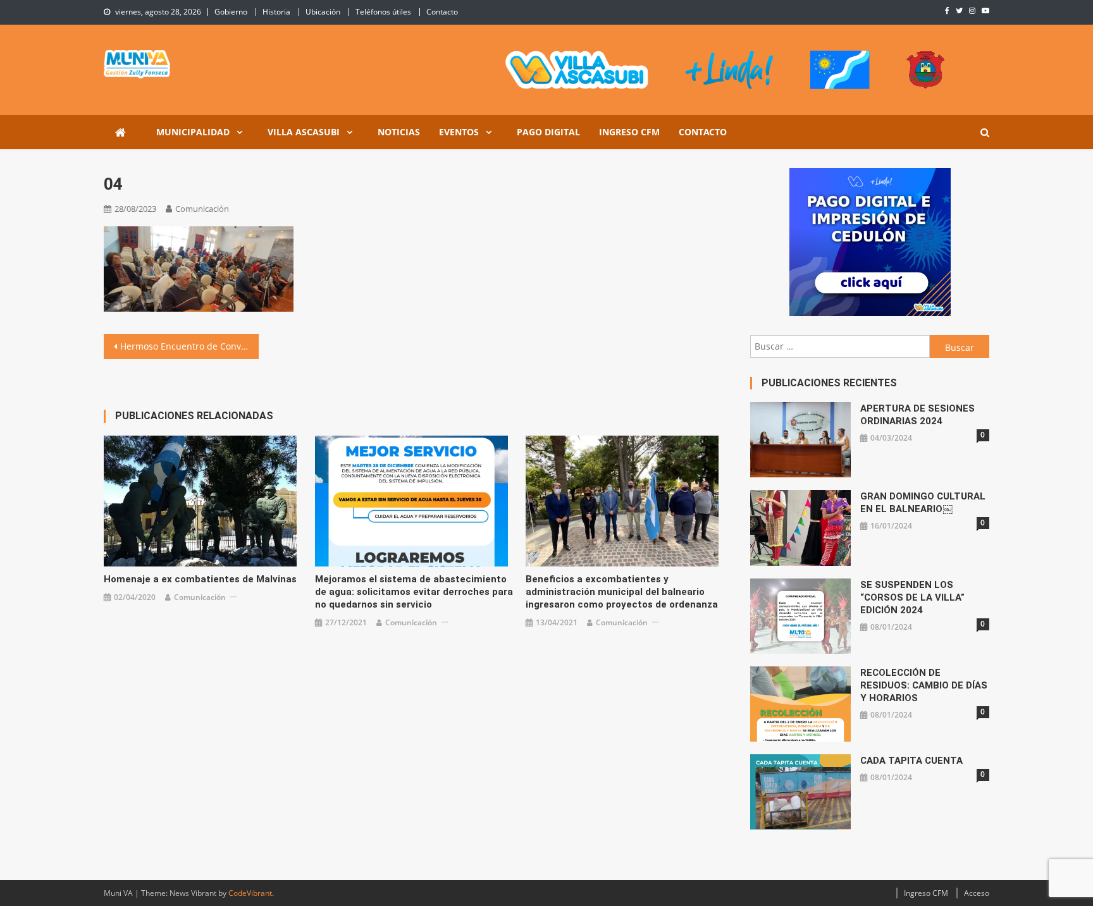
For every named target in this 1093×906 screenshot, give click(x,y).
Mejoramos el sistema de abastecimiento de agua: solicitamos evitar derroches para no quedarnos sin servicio (414, 591)
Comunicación (202, 208)
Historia (276, 11)
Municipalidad (193, 132)
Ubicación (323, 11)
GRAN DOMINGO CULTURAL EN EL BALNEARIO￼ (922, 503)
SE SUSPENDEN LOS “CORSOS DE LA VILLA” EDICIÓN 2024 (912, 597)
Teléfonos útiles (383, 11)
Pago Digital (548, 132)
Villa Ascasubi (304, 132)
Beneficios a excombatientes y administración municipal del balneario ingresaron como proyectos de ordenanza (622, 591)
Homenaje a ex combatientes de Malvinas (200, 579)
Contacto (442, 11)
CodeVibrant (250, 893)
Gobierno (230, 11)
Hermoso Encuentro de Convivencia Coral (189, 346)
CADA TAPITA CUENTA (911, 760)
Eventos (459, 132)
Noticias (399, 132)
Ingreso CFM (629, 132)
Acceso (976, 893)
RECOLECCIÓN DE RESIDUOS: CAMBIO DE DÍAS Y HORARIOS (923, 685)
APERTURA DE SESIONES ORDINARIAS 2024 (917, 415)
